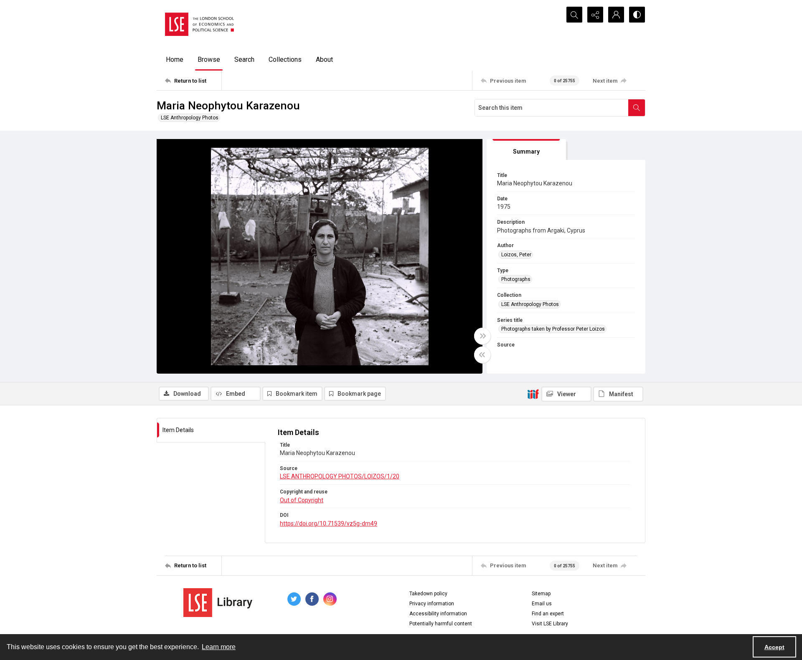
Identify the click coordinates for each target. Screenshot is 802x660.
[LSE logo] (199, 24)
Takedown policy (428, 594)
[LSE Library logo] (217, 602)
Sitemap (541, 594)
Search (244, 59)
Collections (285, 59)
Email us (542, 604)
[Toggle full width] (482, 336)
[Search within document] (636, 107)
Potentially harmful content (440, 624)
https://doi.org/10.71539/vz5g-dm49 (328, 523)
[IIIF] (533, 394)
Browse (209, 59)
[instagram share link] (330, 599)
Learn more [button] (219, 646)
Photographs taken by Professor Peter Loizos (553, 329)
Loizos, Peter (516, 255)
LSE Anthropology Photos (189, 118)
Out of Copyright (301, 500)
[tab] (526, 149)
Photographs (515, 279)
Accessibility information (438, 614)
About (324, 59)
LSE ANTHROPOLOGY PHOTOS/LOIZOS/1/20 (339, 476)
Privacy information (431, 604)
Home (174, 59)
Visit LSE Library (550, 624)
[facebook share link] (312, 599)
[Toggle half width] (482, 354)
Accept (774, 647)
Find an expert (548, 614)
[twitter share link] (294, 599)
